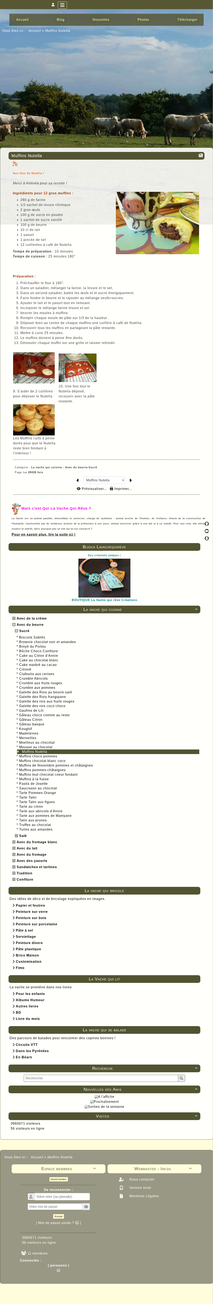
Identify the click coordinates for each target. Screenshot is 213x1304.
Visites (147, 1116)
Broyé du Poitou (33, 646)
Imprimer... (122, 489)
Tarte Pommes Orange (38, 793)
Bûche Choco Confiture (39, 651)
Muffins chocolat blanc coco (43, 761)
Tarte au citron (31, 806)
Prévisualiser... (94, 489)
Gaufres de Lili (32, 710)
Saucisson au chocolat (38, 788)
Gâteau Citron (31, 719)
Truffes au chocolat (35, 825)
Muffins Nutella (35, 751)
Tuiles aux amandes (36, 829)
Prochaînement (106, 1101)
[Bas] (207, 538)
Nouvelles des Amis (141, 1089)
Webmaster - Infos (163, 1168)
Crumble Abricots (34, 678)
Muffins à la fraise (34, 779)
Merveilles (28, 738)
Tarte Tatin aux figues (37, 802)
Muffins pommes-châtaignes (43, 770)
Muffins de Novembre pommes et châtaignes (56, 765)
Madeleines (29, 733)
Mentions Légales (143, 1196)
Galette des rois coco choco (43, 706)
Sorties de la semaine (106, 1106)
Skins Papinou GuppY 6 (89, 1296)
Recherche (145, 1068)
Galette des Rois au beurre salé (46, 692)
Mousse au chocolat (36, 747)
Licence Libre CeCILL (126, 1296)
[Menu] (62, 5)
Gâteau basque (32, 724)
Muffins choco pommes (38, 756)
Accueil (35, 30)
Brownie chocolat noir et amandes (48, 642)
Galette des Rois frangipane (43, 697)
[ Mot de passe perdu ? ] (58, 1223)
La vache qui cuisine (140, 609)
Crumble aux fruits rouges (41, 683)
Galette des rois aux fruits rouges (47, 701)
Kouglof (26, 729)
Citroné (25, 669)
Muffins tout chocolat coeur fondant (49, 774)
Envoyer (59, 1216)
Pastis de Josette (34, 783)
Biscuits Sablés (32, 637)
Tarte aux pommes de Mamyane (46, 815)
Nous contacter (141, 1179)
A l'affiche (106, 1096)
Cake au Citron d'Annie (39, 655)
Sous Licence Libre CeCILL (133, 1291)
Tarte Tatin (28, 797)
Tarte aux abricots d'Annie (41, 811)
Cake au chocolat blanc (39, 660)
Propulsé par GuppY (73, 1291)
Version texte (139, 1187)
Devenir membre (58, 1179)
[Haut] (207, 524)
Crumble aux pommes (37, 687)
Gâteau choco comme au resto (45, 715)
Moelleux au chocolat (37, 742)
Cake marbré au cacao (38, 665)
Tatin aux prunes (33, 820)
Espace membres (68, 1168)
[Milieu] (207, 531)
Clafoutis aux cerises (37, 674)
